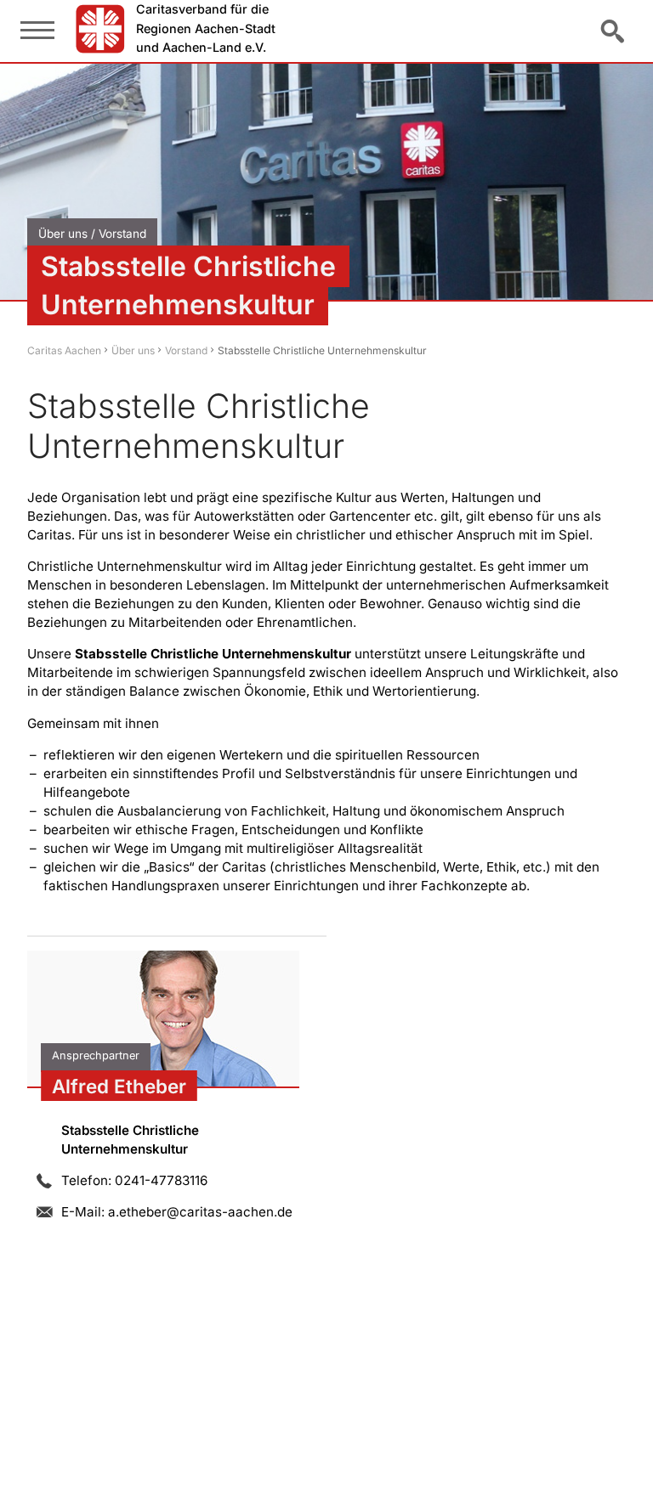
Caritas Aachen (64, 350)
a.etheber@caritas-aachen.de (200, 1212)
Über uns (133, 350)
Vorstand (186, 350)
